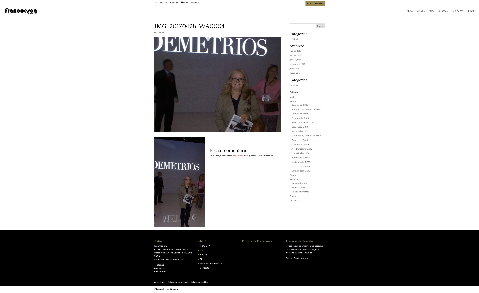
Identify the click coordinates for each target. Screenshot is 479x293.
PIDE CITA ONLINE (315, 3)
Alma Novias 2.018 (301, 157)
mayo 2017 (295, 73)
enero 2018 (295, 60)
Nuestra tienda (299, 183)
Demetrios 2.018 (300, 140)
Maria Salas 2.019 (300, 131)
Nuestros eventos (300, 192)
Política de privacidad (178, 282)
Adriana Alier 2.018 (301, 162)
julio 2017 (294, 68)
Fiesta (431, 11)
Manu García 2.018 (301, 166)
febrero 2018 (296, 55)
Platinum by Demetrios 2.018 (306, 135)
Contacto (458, 11)
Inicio (410, 11)
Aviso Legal (159, 282)
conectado (238, 156)
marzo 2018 (295, 51)
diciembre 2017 (297, 64)
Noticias (294, 39)
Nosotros (443, 11)
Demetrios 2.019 (300, 114)
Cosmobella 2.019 (300, 118)
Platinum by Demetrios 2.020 (306, 109)
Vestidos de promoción (211, 263)
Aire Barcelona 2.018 (302, 149)
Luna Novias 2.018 (300, 153)
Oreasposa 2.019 (300, 127)
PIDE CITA (471, 11)
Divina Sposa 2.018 (301, 171)
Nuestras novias (300, 187)
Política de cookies (199, 282)
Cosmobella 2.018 (300, 144)
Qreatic (174, 289)
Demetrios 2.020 (300, 105)
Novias (419, 11)
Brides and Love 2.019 (302, 122)
